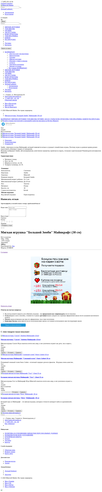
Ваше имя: (4, 207)
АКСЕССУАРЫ (10, 32)
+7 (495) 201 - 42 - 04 (12, 98)
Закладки (8, 474)
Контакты (8, 45)
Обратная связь (10, 450)
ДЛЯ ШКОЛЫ (10, 29)
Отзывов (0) (9, 144)
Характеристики (10, 142)
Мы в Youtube (9, 481)
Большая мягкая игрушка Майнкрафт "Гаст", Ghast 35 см (22, 377)
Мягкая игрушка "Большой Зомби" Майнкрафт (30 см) (23, 115)
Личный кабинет (10, 84)
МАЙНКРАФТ (10, 52)
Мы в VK (8, 483)
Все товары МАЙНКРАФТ (18, 68)
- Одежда (12, 63)
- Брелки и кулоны (15, 66)
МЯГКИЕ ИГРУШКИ (12, 27)
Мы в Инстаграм (10, 103)
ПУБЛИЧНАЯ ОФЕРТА (13, 437)
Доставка (8, 43)
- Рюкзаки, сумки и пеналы (18, 61)
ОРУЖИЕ (8, 30)
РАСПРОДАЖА (10, 39)
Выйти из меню (6, 48)
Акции (7, 463)
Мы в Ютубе (9, 105)
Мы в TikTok (9, 485)
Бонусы (7, 442)
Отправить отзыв (7, 225)
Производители (10, 461)
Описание (8, 140)
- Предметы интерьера (16, 64)
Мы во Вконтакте (11, 107)
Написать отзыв (6, 306)
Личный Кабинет (11, 471)
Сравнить (18, 352)
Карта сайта (9, 453)
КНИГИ (7, 38)
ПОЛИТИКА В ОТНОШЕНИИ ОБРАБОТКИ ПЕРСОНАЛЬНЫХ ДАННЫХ (31, 433)
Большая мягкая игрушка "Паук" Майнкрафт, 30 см (20, 398)
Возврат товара (10, 452)
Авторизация (9, 12)
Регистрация (9, 14)
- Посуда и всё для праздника (19, 54)
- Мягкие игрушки (15, 59)
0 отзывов (4, 252)
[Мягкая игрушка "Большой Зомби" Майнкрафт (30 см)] (20, 133)
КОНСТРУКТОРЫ (11, 34)
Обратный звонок (11, 100)
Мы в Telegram (10, 487)
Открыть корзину (7, 3)
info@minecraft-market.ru (13, 96)
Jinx (13, 246)
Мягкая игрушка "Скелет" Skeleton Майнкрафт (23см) (21, 339)
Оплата (7, 438)
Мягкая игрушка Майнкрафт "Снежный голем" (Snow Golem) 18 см (25, 358)
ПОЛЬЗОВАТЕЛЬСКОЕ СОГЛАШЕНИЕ (19, 435)
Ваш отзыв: (5, 216)
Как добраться (9, 423)
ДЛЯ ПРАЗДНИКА (11, 36)
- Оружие (12, 57)
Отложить (11, 352)
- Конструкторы (14, 55)
